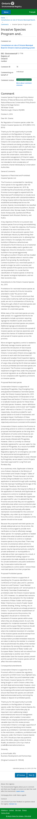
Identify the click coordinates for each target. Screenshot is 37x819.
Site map (18, 810)
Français (32, 12)
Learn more (20, 791)
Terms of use (5, 813)
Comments (5, 24)
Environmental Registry (12, 6)
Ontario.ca (4, 810)
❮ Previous (21, 775)
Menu (6, 12)
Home (3, 18)
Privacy (24, 810)
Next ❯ (31, 775)
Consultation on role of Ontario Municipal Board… (18, 20)
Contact (11, 810)
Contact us (12, 804)
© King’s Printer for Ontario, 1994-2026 (18, 816)
